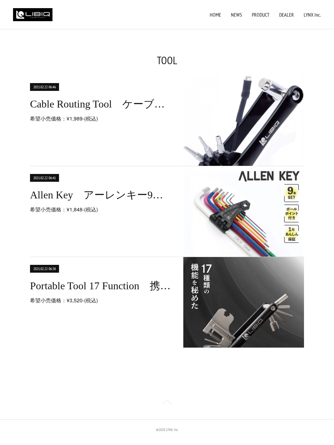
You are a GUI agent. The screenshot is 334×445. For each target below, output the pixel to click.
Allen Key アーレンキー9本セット (101, 195)
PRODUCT (260, 14)
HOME (215, 14)
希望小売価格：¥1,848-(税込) (64, 209)
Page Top (167, 403)
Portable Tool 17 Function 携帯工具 (101, 286)
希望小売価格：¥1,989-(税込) (64, 118)
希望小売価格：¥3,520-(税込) (64, 300)
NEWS (236, 14)
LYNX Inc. (312, 14)
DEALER (286, 14)
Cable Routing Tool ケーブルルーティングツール (101, 104)
